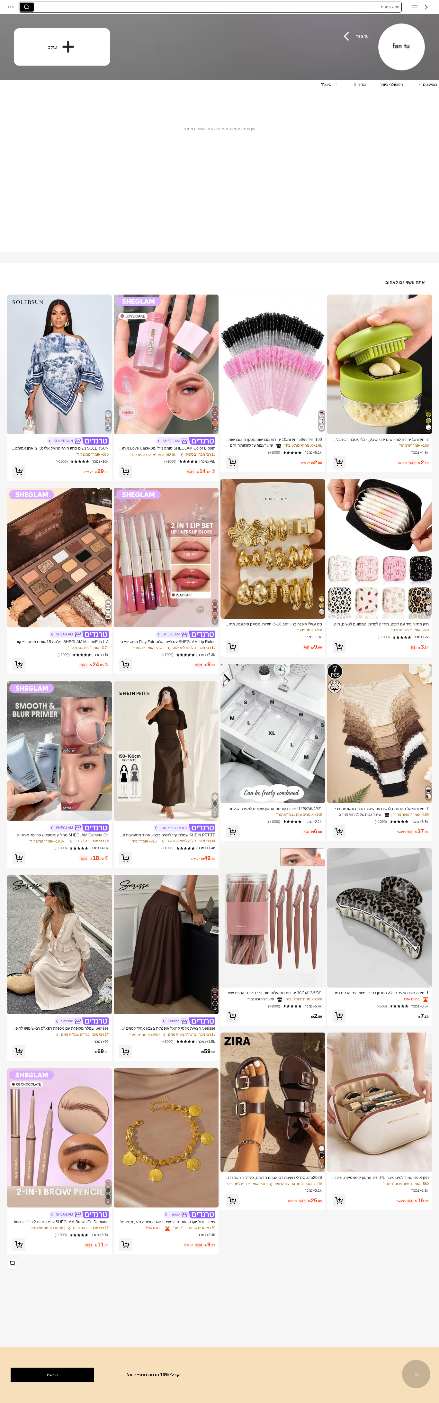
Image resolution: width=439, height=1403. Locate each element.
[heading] (246, 36)
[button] (426, 7)
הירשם (52, 1375)
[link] (401, 47)
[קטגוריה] (414, 7)
